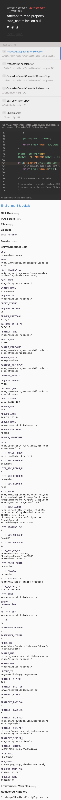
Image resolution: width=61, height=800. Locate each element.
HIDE (19, 34)
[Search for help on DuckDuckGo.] (12, 27)
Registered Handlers (14, 791)
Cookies (6, 230)
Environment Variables (15, 786)
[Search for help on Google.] (8, 27)
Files (4, 224)
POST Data (8, 218)
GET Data (7, 213)
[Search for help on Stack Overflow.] (17, 27)
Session (6, 241)
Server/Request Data (14, 247)
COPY (11, 34)
